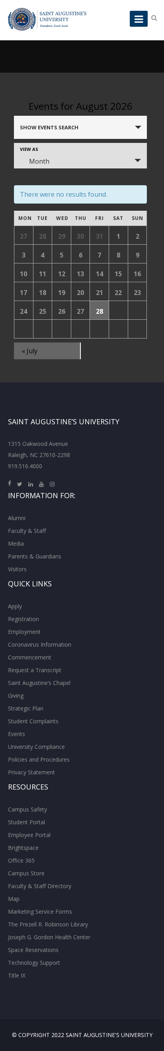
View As (29, 149)
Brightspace (23, 847)
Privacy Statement (31, 772)
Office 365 (21, 860)
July (29, 350)
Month (39, 161)
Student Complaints (33, 721)
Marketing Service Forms (40, 911)
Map (14, 899)
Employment (24, 631)
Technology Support (34, 962)
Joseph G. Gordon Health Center (49, 937)
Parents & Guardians (34, 556)
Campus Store (26, 873)
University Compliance (36, 746)
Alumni (16, 518)
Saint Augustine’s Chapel (39, 683)
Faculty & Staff (27, 530)
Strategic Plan (25, 708)
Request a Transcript (34, 670)
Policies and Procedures (39, 759)
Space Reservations (33, 950)
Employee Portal (29, 835)
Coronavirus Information (39, 644)
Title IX (16, 975)
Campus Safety (27, 809)
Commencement (29, 657)
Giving (15, 695)
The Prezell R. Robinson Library (48, 924)
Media (16, 543)
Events (16, 734)
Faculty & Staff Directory (39, 886)
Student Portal (26, 822)
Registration (23, 619)
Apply (15, 606)
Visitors (17, 569)
